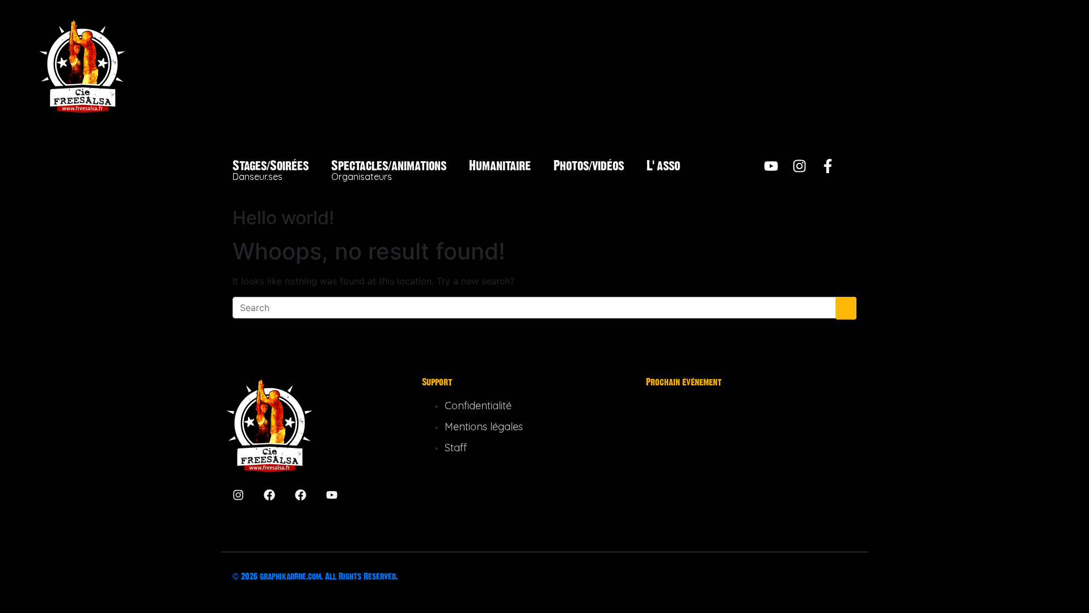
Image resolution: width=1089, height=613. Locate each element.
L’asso (663, 166)
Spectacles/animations (388, 170)
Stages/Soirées (271, 170)
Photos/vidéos (589, 166)
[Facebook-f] (828, 166)
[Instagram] (799, 166)
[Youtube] (771, 166)
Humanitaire (500, 166)
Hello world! (283, 218)
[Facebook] (269, 495)
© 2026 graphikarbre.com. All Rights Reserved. (315, 576)
